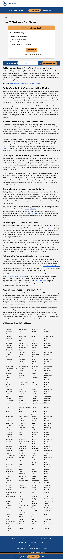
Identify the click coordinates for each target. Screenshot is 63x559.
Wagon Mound (10, 521)
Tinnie (8, 508)
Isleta (7, 414)
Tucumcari (35, 510)
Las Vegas (9, 425)
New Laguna (48, 451)
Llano (7, 428)
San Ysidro (9, 487)
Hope (7, 411)
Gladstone (22, 396)
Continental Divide (11, 368)
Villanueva (47, 519)
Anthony (34, 334)
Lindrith (46, 425)
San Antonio (22, 483)
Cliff (7, 364)
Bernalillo (9, 343)
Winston (8, 528)
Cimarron (9, 361)
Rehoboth (22, 474)
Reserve (34, 474)
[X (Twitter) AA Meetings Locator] (34, 545)
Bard (45, 338)
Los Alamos (9, 430)
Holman (34, 407)
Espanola (21, 384)
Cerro (8, 357)
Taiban (21, 501)
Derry (33, 375)
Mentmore (9, 439)
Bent (33, 341)
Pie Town (21, 462)
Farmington (22, 387)
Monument (22, 446)
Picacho (8, 462)
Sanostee (34, 487)
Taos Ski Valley (48, 501)
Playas (33, 464)
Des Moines (48, 375)
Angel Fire (9, 334)
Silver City (34, 496)
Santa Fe (21, 490)
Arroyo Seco (10, 338)
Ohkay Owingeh (11, 455)
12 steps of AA (49, 228)
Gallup (8, 394)
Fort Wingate (23, 391)
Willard (34, 524)
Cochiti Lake (9, 366)
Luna (20, 432)
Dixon (20, 378)
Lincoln (34, 425)
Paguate (21, 458)
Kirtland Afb (48, 416)
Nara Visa (9, 451)
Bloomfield (35, 343)
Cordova (21, 368)
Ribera (46, 474)
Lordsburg (47, 428)
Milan (46, 441)
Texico (46, 503)
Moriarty (47, 446)
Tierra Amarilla (23, 506)
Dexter (8, 378)
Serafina (46, 492)
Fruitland (34, 391)
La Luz (46, 418)
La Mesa (21, 421)
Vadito (34, 514)
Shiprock (21, 496)
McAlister (47, 434)
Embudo (47, 382)
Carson (34, 352)
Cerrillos (46, 354)
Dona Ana (35, 378)
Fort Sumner (10, 391)
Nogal (33, 453)
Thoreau (8, 506)
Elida (33, 382)
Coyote (34, 371)
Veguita (21, 519)
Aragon (8, 336)
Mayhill (34, 434)
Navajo (21, 451)
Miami (33, 441)
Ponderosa (9, 467)
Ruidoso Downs (24, 481)
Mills (7, 444)
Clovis (46, 364)
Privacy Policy (20, 549)
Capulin (46, 350)
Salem (46, 481)
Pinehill (34, 462)
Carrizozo (22, 352)
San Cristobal (36, 483)
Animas (21, 334)
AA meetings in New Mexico (51, 266)
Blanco (21, 343)
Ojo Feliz (34, 455)
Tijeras (34, 506)
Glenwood (47, 396)
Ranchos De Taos (11, 471)
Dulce (8, 380)
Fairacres (9, 387)
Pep (20, 460)
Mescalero (22, 439)
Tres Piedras (48, 508)
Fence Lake (47, 387)
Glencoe (34, 396)
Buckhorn (9, 348)
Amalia (34, 331)
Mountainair (22, 448)
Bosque (8, 345)
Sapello (21, 492)
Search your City (11, 63)
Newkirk (21, 453)
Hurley (34, 411)
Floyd (20, 389)
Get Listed (40, 542)
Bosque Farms (23, 345)
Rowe (33, 478)
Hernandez (22, 403)
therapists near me (34, 213)
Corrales (47, 368)
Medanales (35, 437)
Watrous (34, 521)
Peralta (34, 460)
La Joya (21, 418)
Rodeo (46, 476)
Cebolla (21, 354)
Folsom (34, 389)
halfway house (7, 165)
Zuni (7, 530)
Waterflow (22, 521)
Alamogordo (23, 329)
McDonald (9, 437)
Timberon (47, 506)
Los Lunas (22, 430)
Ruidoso (8, 481)
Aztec (33, 338)
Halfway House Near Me (27, 542)
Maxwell (21, 434)
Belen (20, 341)
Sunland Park (48, 499)
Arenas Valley (23, 336)
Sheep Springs (10, 496)
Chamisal (9, 359)
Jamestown (35, 414)
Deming (21, 375)
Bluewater (47, 343)
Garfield (34, 394)
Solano (8, 499)
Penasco (8, 460)
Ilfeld (45, 411)
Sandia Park (22, 487)
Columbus (35, 366)
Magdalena (35, 432)
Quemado (9, 469)
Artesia (21, 338)
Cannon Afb (9, 350)
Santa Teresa (48, 490)
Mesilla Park (48, 439)
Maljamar (9, 434)
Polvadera (47, 464)
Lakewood (22, 423)
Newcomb (9, 453)
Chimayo (34, 359)
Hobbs (8, 407)
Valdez (8, 517)
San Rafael (47, 485)
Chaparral (22, 359)
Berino (46, 341)
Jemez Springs (23, 416)
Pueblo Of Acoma (49, 467)
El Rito (8, 382)
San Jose (21, 485)
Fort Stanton (48, 389)
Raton (20, 471)
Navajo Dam (35, 451)
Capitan (34, 350)
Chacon (21, 357)
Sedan (33, 492)
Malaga (46, 432)
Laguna (46, 421)
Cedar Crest (35, 354)
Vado (45, 514)
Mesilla (34, 439)
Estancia (34, 384)
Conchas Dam (48, 366)
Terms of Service (34, 549)
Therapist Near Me (29, 539)
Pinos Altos (9, 464)
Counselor (22, 371)
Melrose (46, 437)
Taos (33, 501)
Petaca (46, 460)
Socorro (46, 496)
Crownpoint (9, 373)
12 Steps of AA (16, 539)
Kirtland (34, 416)
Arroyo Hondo (48, 336)
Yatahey (21, 528)
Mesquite (9, 441)
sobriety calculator (30, 209)
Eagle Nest (22, 380)
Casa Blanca (48, 352)
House (21, 411)
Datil (7, 375)
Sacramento (35, 481)
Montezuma (48, 444)
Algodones (9, 331)
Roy (45, 478)
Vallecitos (22, 517)
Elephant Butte (23, 382)
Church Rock (48, 359)
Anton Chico (48, 334)
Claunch (21, 361)
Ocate (46, 453)
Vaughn (8, 519)
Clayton (34, 361)
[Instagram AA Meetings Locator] (29, 545)
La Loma (34, 418)
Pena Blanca (48, 458)
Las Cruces (47, 423)
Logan (33, 428)
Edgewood (35, 380)
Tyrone (8, 514)
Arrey (33, 336)
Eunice (46, 384)
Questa (21, 469)
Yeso (33, 528)
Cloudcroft (35, 364)
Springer (21, 499)
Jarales (46, 414)
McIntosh (22, 437)
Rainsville (34, 469)
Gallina (46, 391)
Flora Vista (9, 389)
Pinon (46, 462)
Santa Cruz (9, 490)
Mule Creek (35, 448)
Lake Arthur (9, 423)
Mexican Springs (24, 441)
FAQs (45, 549)
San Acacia (9, 483)
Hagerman (35, 401)
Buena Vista (22, 348)
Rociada (34, 476)
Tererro (21, 503)
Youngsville (47, 528)
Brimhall (34, 345)
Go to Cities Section (49, 63)
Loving (46, 430)
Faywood (34, 387)
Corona (34, 368)
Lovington (9, 432)
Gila (7, 396)
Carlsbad (8, 352)
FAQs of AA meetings (40, 281)
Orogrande (9, 458)
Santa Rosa (35, 490)
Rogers (8, 478)
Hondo (46, 407)
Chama (34, 357)
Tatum (8, 503)
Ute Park (21, 514)
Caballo (34, 348)
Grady (21, 398)
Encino (8, 384)
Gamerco (22, 394)
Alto (20, 331)
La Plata (34, 421)
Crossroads (47, 371)
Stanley (34, 499)
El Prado (46, 380)
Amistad (46, 331)
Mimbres (34, 444)
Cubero (34, 373)
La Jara (8, 418)
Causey (8, 354)
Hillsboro (47, 403)
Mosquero (9, 448)
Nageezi (46, 448)
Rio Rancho (22, 476)
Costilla (8, 371)
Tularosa (47, 510)
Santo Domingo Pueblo (11, 493)
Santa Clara (47, 487)
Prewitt (34, 467)
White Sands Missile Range (12, 525)
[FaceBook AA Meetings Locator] (31, 545)
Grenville (47, 398)
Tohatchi (21, 508)
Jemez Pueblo (10, 416)
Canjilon (46, 348)
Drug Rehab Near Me (44, 539)
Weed (46, 521)
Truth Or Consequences (23, 511)
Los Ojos (34, 430)
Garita (46, 394)
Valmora (34, 517)
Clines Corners (23, 364)
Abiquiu (8, 329)
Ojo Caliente (22, 455)
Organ (46, 455)
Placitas (21, 464)
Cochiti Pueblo (23, 366)
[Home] (2, 17)
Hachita (21, 401)
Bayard (8, 341)
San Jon (8, 485)
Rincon (8, 476)
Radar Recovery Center (49, 242)
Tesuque (34, 503)
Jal (19, 414)
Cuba (20, 373)
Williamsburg (48, 524)
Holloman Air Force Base (25, 408)
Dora (45, 378)
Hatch (8, 403)
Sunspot (8, 501)
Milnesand (22, 444)
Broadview (47, 345)
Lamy (33, 423)
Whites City (22, 524)
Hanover (47, 401)
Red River (34, 471)
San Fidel (47, 483)
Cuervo (46, 373)
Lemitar (21, 425)
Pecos (33, 458)
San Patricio (35, 485)
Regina (8, 474)
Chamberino (48, 357)
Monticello (9, 446)
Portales (21, 467)
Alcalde (46, 329)
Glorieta (8, 398)
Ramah (46, 469)
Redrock (46, 471)
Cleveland (47, 361)
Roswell (21, 478)
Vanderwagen (48, 517)
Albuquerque (36, 329)
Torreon (34, 508)
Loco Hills (22, 428)
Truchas (8, 510)
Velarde (34, 519)
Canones (21, 350)
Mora (33, 446)
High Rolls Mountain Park (38, 404)
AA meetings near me (16, 276)
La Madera (9, 421)
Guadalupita (10, 401)
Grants (34, 398)
